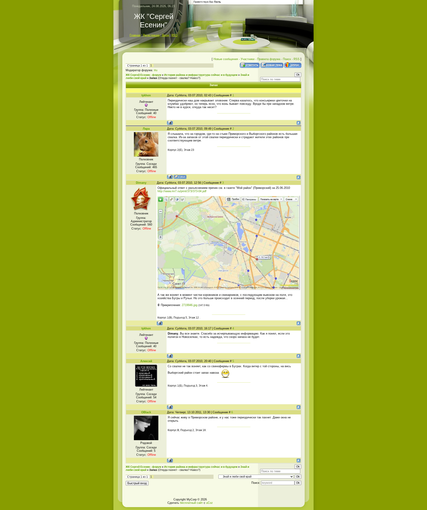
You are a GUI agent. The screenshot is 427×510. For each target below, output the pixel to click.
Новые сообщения (226, 59)
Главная (135, 35)
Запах (153, 78)
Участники (247, 59)
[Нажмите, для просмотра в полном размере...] (228, 289)
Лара (146, 128)
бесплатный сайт (191, 502)
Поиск (287, 59)
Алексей (146, 361)
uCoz (209, 502)
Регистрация (151, 35)
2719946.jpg (189, 305)
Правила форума (268, 59)
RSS (174, 35)
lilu (155, 70)
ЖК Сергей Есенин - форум (143, 75)
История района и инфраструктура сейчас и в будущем (201, 75)
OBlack (146, 412)
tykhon (146, 95)
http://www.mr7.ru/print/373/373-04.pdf (181, 191)
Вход (165, 35)
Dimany (141, 182)
